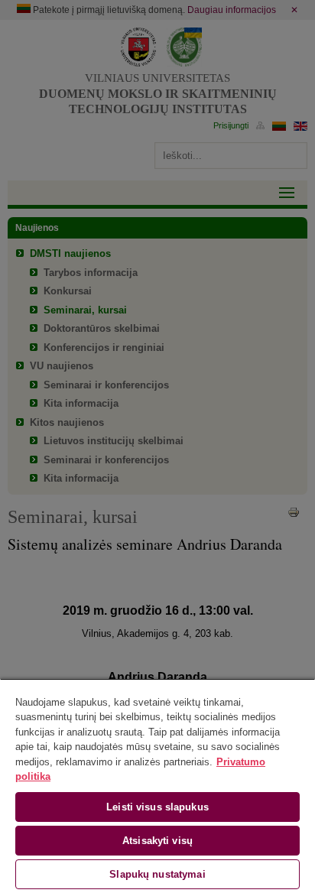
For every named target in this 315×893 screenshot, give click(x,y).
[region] (157, 785)
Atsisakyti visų (157, 840)
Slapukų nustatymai (157, 874)
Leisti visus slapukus (157, 807)
